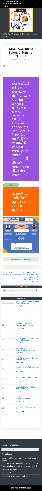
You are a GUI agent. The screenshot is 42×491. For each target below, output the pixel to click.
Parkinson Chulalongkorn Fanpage (14, 469)
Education (18, 259)
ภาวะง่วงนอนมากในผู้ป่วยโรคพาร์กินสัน (27, 368)
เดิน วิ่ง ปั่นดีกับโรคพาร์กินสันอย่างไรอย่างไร (26, 388)
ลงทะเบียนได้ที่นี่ (11, 185)
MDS (28, 259)
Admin (28, 59)
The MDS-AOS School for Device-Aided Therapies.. (25, 324)
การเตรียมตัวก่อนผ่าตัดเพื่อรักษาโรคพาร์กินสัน (27, 359)
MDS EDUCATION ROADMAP (11, 4)
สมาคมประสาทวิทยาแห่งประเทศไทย (14, 476)
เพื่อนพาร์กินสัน (6, 473)
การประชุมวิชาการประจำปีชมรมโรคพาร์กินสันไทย (27, 339)
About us (26, 4)
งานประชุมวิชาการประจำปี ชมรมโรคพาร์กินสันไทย (27, 302)
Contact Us (34, 4)
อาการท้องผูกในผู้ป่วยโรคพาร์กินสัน (27, 408)
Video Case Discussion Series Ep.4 (27, 378)
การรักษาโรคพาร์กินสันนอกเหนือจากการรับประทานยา (27, 398)
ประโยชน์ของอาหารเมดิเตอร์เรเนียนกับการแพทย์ (26, 349)
